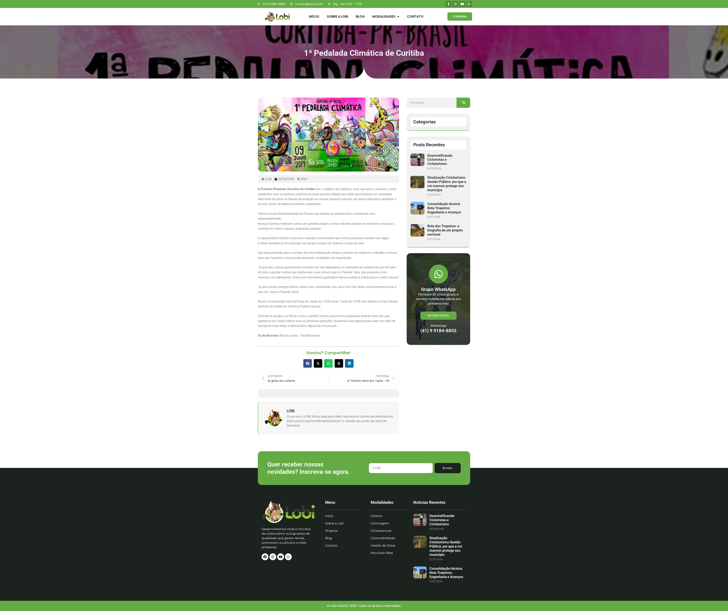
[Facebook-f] (449, 4)
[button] (307, 363)
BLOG (360, 16)
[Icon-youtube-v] (280, 556)
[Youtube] (462, 4)
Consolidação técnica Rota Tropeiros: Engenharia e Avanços (444, 208)
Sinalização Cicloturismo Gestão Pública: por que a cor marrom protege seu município (446, 183)
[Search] (463, 103)
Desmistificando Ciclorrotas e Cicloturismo (439, 160)
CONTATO (415, 16)
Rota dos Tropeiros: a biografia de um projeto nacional (445, 230)
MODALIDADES (383, 16)
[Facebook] (265, 556)
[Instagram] (455, 4)
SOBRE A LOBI (337, 16)
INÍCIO (314, 16)
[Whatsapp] (469, 4)
